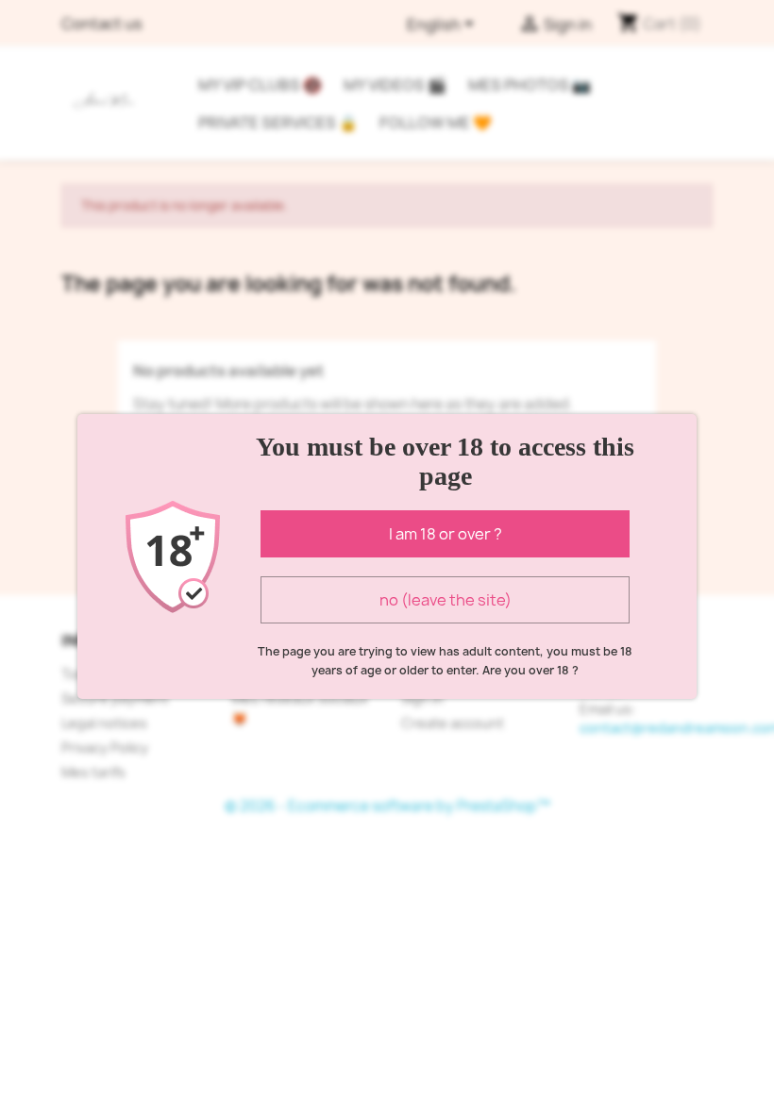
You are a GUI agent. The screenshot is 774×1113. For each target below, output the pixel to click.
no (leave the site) (445, 600)
